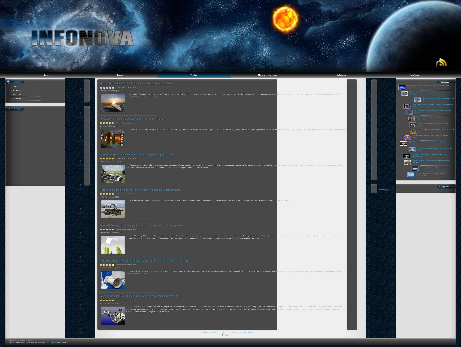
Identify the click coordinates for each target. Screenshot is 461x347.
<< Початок (204, 332)
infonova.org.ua (53, 342)
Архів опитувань (384, 190)
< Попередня (213, 332)
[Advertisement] (32, 148)
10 (237, 332)
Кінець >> (251, 332)
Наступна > (243, 332)
